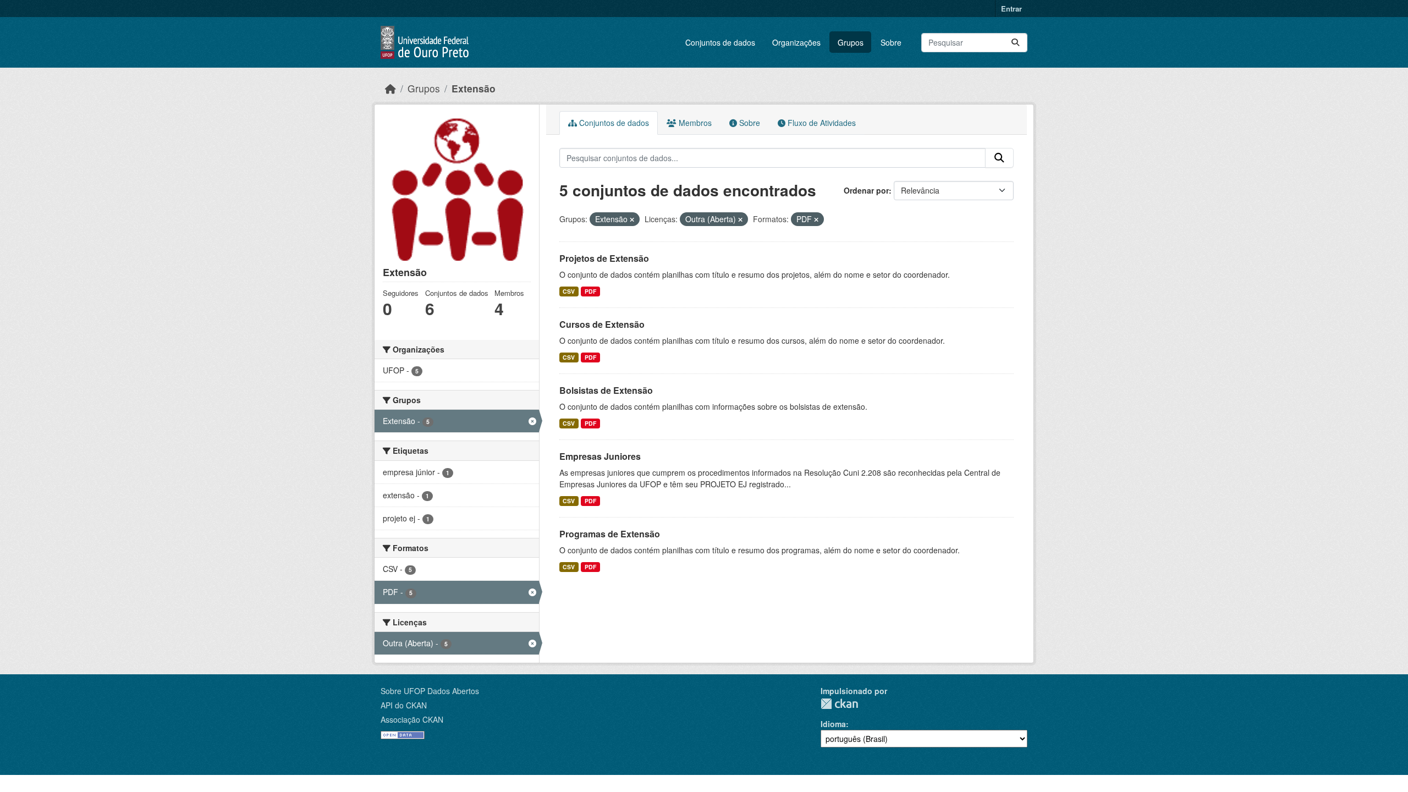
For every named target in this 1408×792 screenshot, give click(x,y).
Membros (694, 122)
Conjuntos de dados (720, 42)
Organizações (796, 42)
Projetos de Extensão (604, 258)
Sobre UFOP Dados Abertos (430, 690)
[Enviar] (1015, 42)
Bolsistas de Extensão (606, 390)
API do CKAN (404, 705)
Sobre (891, 42)
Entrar (1011, 8)
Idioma (833, 723)
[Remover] (632, 219)
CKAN (839, 704)
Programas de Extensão (609, 533)
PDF (590, 291)
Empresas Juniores (600, 456)
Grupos (851, 42)
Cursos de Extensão (602, 324)
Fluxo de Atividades (820, 122)
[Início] (390, 88)
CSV (569, 291)
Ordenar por (866, 190)
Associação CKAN (412, 719)
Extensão (474, 88)
